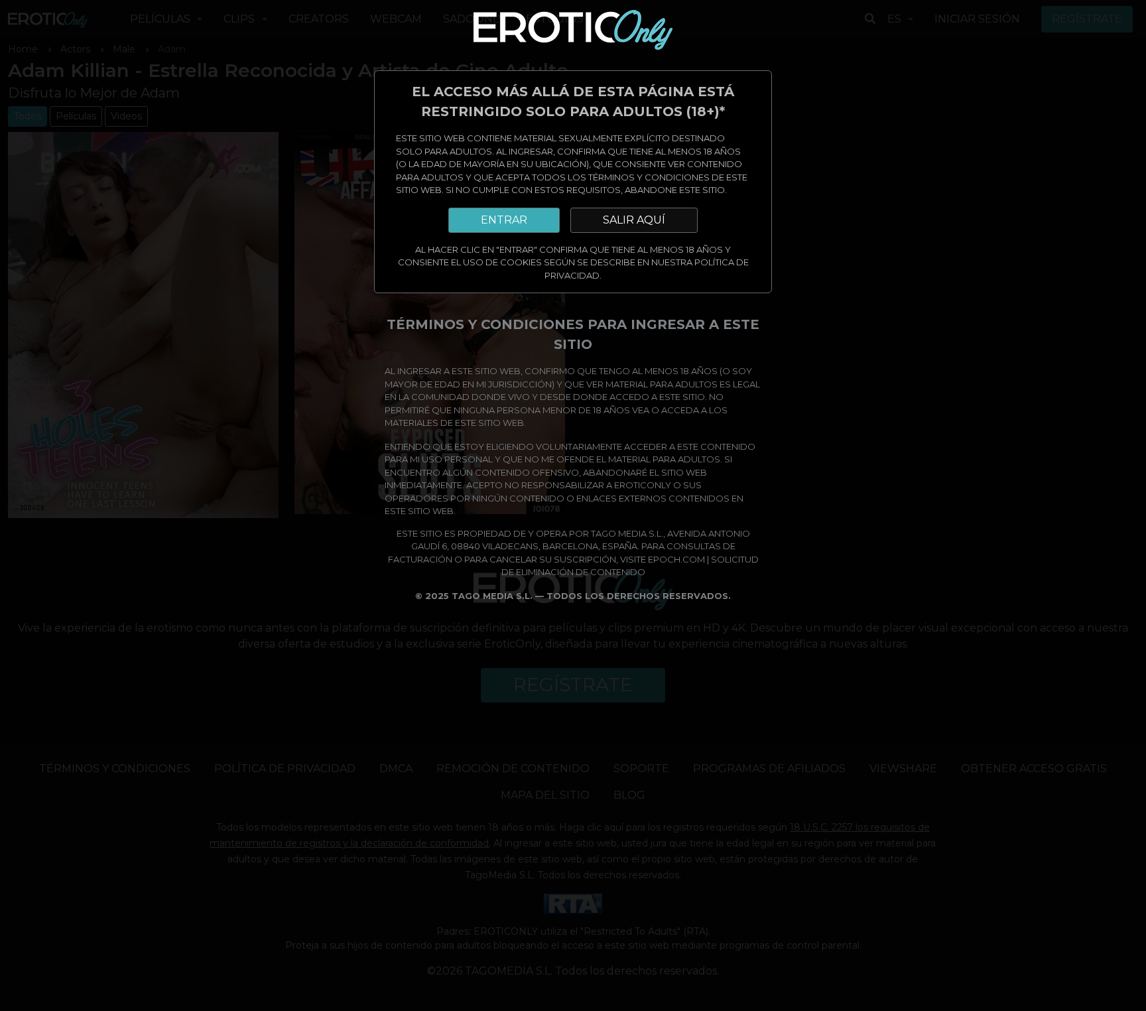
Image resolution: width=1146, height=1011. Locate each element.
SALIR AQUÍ (634, 220)
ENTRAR (504, 220)
